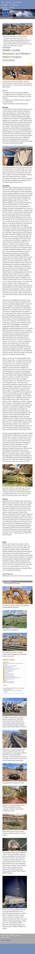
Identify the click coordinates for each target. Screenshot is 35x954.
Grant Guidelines (17, 2)
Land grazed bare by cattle (10, 676)
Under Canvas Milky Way (10, 682)
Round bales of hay (8, 667)
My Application (14, 5)
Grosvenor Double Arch (9, 681)
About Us (8, 2)
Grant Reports (4, 5)
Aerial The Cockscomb (9, 673)
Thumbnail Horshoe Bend (10, 669)
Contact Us (12, 7)
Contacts (5, 659)
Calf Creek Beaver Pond (9, 678)
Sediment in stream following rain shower (13, 677)
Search (3, 937)
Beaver (6, 680)
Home (2, 2)
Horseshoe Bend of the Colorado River (12, 668)
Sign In (8, 937)
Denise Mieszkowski (7, 689)
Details (12, 659)
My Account (4, 7)
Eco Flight (6, 672)
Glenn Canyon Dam (8, 671)
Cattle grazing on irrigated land (11, 665)
